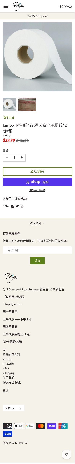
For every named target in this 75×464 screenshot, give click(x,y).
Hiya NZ (22, 442)
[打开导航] (6, 6)
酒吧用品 (8, 117)
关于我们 (8, 378)
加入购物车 (37, 171)
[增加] (21, 157)
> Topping (8, 373)
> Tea (6, 368)
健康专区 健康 (12, 382)
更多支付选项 (37, 190)
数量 (5, 150)
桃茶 (6, 391)
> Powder (8, 364)
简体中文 (10, 408)
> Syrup (7, 359)
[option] (9, 104)
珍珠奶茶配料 (11, 354)
